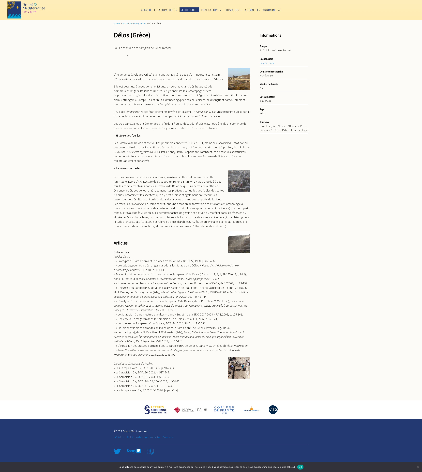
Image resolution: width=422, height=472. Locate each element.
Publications (210, 10)
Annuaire (269, 10)
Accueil (146, 10)
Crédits (119, 437)
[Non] (418, 467)
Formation (232, 10)
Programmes (140, 23)
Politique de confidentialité (143, 437)
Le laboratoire (164, 10)
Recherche (188, 10)
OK (300, 467)
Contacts (168, 437)
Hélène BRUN (267, 63)
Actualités (252, 10)
